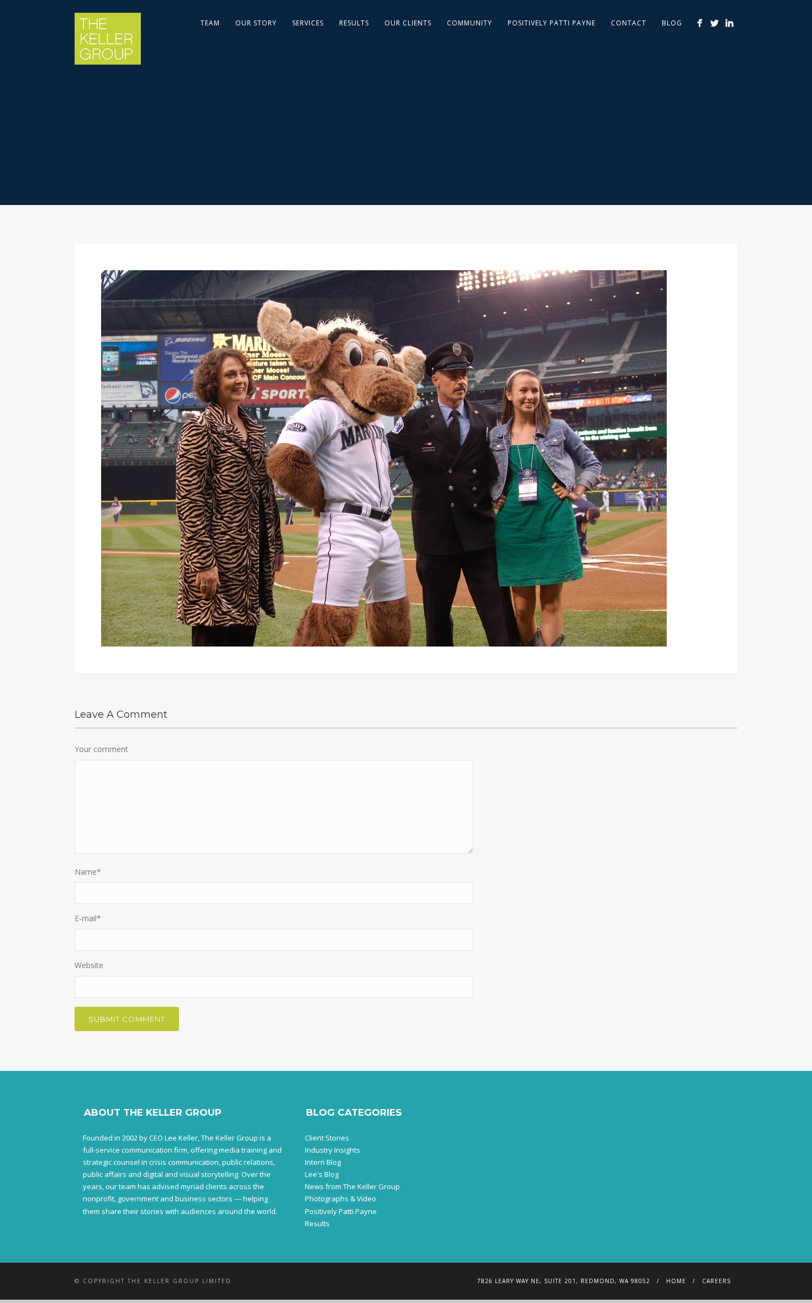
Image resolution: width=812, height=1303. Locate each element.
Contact (628, 23)
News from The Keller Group (352, 1186)
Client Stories (327, 1138)
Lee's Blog (322, 1174)
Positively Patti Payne (551, 23)
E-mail (88, 918)
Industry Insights (332, 1150)
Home (676, 1281)
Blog (672, 23)
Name (88, 871)
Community (469, 23)
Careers (716, 1281)
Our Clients (407, 23)
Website (89, 965)
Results (354, 23)
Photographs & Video (340, 1199)
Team (210, 23)
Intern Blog (323, 1162)
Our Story (256, 23)
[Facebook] (699, 23)
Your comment (101, 749)
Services (308, 23)
